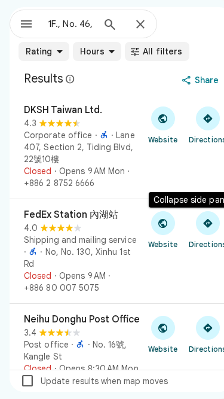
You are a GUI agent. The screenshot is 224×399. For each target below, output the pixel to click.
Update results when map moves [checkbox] (94, 381)
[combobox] (70, 24)
